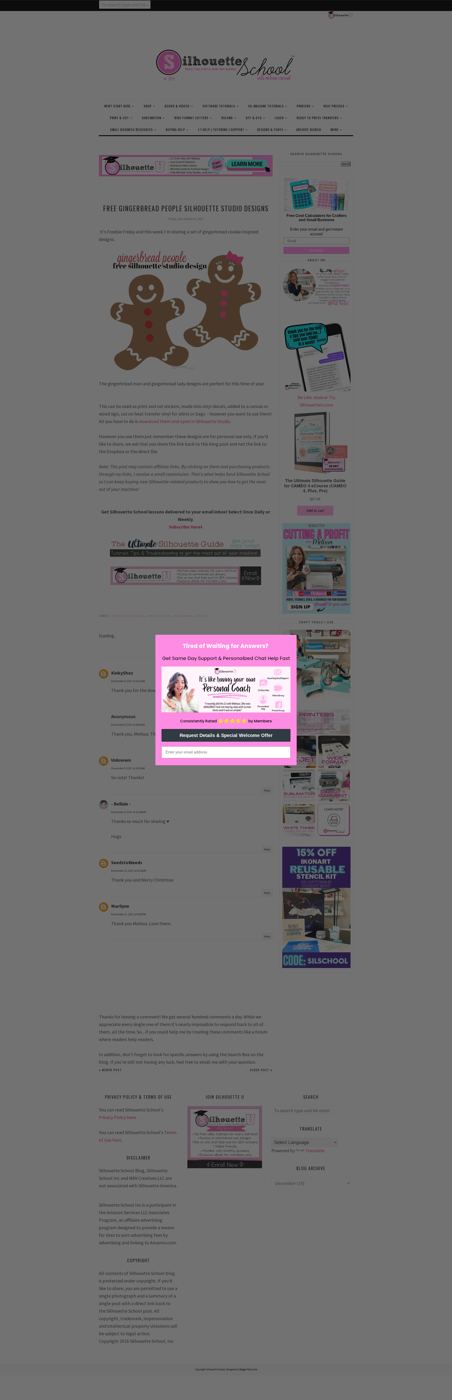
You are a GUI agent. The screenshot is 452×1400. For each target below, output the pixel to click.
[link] (226, 689)
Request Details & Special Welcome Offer (226, 735)
